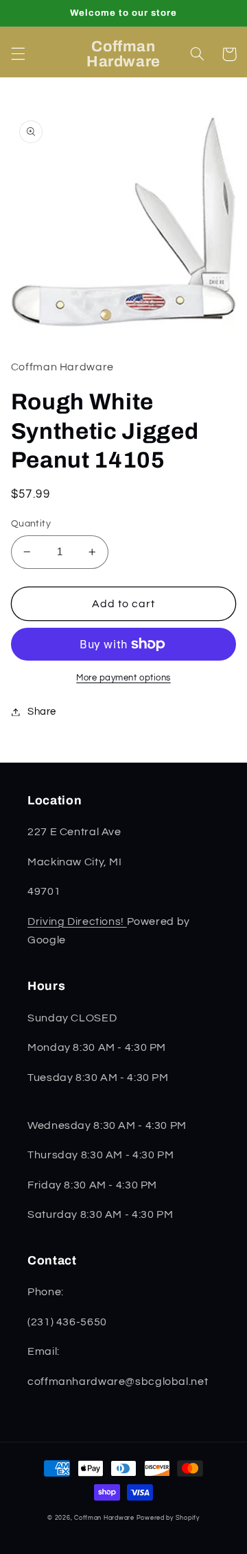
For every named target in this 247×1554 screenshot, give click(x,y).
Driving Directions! (77, 921)
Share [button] (41, 711)
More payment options (123, 678)
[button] (18, 54)
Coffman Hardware (104, 1518)
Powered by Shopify (168, 1518)
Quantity (31, 523)
